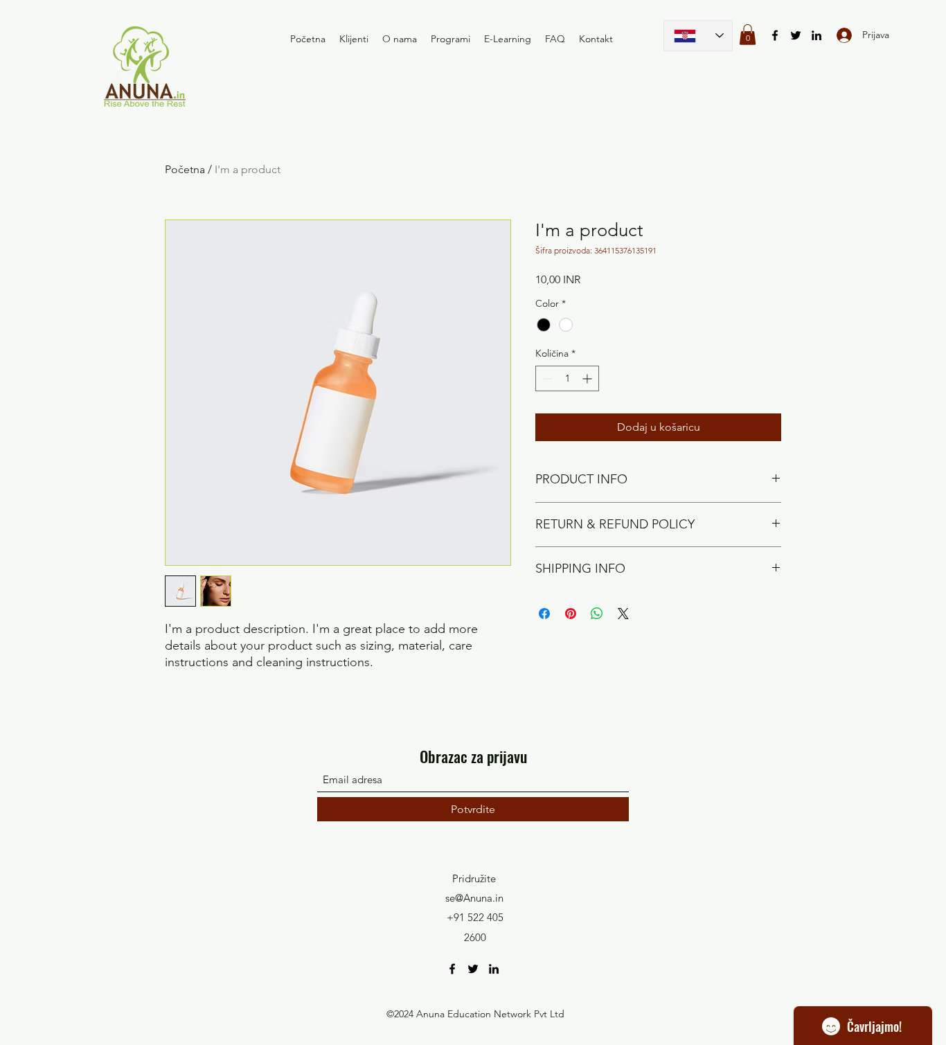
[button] (747, 34)
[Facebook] (775, 35)
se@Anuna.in (474, 897)
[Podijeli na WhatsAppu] (597, 613)
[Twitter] (796, 35)
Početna (185, 169)
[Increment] (588, 378)
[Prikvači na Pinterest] (570, 613)
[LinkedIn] (816, 35)
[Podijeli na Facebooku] (544, 613)
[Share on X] (623, 613)
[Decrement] (546, 378)
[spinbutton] (567, 378)
